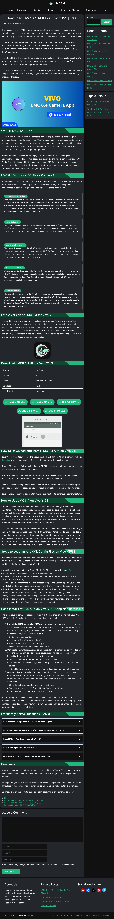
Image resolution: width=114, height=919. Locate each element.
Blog (63, 10)
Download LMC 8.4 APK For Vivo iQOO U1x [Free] (22, 803)
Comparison (91, 10)
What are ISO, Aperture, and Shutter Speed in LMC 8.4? (99, 112)
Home (10, 10)
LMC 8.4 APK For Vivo (12, 800)
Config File (39, 10)
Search (90, 18)
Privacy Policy (66, 915)
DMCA (87, 915)
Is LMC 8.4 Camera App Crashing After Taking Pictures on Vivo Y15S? (33, 730)
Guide (50, 10)
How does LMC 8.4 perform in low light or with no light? (27, 722)
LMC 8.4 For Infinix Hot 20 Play (55, 901)
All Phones (74, 10)
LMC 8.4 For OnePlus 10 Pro (99, 81)
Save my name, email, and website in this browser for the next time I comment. (39, 865)
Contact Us (78, 915)
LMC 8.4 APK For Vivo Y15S (32, 800)
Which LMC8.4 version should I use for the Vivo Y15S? (27, 756)
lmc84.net (6, 460)
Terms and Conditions (101, 915)
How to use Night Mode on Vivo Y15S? (20, 748)
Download (21, 10)
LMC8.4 (59, 3)
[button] (105, 10)
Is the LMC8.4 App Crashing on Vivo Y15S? (22, 739)
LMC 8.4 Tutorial (48, 906)
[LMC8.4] (51, 3)
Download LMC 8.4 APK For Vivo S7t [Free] (20, 805)
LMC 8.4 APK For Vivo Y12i (53, 897)
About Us (55, 915)
